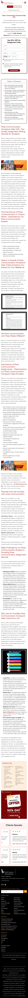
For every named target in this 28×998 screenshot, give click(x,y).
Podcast (16, 912)
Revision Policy (17, 901)
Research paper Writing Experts (8, 927)
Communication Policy (19, 906)
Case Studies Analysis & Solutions (9, 926)
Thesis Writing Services (6, 920)
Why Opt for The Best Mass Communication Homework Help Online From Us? (14, 119)
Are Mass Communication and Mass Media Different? (15, 101)
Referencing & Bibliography (7, 929)
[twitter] (3, 884)
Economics (3, 936)
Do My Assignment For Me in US (8, 767)
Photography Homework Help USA (19, 768)
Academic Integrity (5, 913)
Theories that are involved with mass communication (14, 109)
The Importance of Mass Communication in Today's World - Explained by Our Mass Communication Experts (15, 92)
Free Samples (4, 908)
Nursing (3, 940)
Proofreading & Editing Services (8, 922)
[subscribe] (25, 891)
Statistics (3, 951)
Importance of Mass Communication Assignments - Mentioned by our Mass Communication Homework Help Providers (15, 105)
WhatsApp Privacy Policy (20, 913)
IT (1, 943)
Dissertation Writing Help (7, 919)
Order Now (10, 6)
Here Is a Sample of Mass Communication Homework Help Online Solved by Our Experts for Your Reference (15, 97)
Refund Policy (17, 899)
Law (2, 942)
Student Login (18, 6)
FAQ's (2, 912)
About (2, 899)
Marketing (3, 947)
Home (2, 897)
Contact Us (3, 904)
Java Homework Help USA (19, 772)
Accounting (4, 935)
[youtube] (5, 884)
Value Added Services (19, 910)
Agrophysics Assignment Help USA (19, 783)
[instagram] (1, 884)
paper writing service (9, 712)
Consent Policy (17, 904)
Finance (3, 949)
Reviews (16, 908)
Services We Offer (5, 903)
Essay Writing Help (5, 924)
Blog (2, 910)
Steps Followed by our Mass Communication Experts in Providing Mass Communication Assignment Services (15, 114)
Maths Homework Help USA (19, 779)
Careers (3, 906)
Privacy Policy (17, 897)
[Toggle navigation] (25, 2)
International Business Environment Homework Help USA (8, 772)
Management (4, 938)
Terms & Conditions (21, 59)
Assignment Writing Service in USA (8, 786)
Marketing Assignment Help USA (19, 775)
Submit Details (14, 70)
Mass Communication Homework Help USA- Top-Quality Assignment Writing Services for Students (14, 87)
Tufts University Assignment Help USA (8, 783)
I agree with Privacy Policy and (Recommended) (14, 60)
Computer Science (5, 945)
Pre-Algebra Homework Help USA (8, 778)
